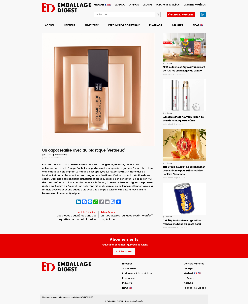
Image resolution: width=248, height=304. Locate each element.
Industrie (127, 283)
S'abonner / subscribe (180, 14)
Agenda (120, 4)
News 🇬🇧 (198, 25)
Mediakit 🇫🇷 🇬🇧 (102, 4)
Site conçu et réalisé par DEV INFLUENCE (76, 297)
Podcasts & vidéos (168, 4)
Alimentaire (92, 25)
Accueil (50, 25)
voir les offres (124, 251)
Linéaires (69, 25)
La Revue (134, 4)
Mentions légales (49, 297)
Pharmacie (155, 25)
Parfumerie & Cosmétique (124, 25)
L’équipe (147, 4)
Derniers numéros (195, 4)
